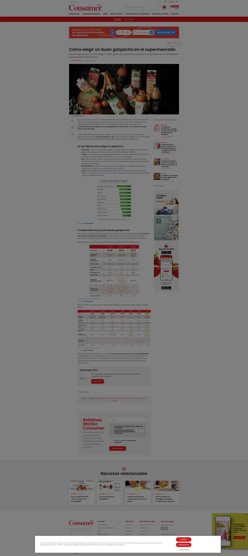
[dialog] (128, 544)
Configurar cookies (184, 549)
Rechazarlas (184, 545)
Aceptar (183, 539)
